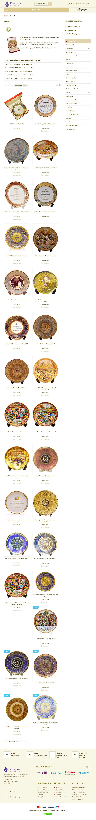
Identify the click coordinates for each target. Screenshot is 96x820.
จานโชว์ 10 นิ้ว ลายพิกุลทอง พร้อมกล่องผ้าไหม (16, 213)
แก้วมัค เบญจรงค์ (71, 52)
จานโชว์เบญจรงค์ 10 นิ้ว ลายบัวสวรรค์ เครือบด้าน (45, 596)
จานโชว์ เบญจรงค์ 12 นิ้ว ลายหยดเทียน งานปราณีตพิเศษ (45, 521)
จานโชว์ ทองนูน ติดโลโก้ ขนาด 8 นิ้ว (45, 124)
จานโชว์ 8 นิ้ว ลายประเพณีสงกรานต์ (45, 432)
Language (70, 4)
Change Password (60, 797)
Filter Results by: (8, 85)
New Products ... (71, 122)
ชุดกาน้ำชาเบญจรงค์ (71, 71)
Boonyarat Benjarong (82, 756)
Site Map (40, 794)
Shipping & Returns (43, 790)
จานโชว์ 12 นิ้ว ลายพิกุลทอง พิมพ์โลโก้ (17, 344)
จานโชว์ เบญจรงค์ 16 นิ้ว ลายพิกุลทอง (45, 559)
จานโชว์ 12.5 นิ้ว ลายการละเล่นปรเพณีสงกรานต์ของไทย (45, 389)
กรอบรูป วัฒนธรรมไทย (72, 114)
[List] (60, 85)
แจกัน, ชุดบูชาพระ (70, 81)
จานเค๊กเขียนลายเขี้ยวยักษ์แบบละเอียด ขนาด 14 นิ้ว (16, 169)
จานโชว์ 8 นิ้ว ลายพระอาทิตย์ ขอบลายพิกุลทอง (17, 477)
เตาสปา (68, 67)
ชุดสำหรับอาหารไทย (71, 85)
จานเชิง (68, 92)
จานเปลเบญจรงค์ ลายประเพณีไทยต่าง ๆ (45, 168)
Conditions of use (43, 792)
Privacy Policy (42, 797)
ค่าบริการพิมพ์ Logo (71, 103)
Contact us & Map (43, 787)
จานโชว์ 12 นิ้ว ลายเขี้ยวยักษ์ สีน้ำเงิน (45, 344)
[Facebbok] (6, 797)
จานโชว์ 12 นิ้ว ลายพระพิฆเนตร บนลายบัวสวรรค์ (45, 301)
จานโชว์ (68, 60)
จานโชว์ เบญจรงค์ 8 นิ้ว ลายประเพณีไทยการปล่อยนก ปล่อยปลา (16, 604)
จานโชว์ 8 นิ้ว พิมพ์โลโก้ (17, 124)
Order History (59, 790)
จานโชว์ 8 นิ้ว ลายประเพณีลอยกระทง (16, 432)
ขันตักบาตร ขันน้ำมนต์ (72, 89)
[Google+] (20, 797)
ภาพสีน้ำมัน (69, 107)
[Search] (50, 4)
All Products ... (70, 129)
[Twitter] (10, 797)
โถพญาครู (68, 74)
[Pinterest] (15, 797)
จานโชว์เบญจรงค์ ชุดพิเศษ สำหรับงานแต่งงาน (17, 728)
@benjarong (15, 756)
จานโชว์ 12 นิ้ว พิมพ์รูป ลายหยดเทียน (16, 300)
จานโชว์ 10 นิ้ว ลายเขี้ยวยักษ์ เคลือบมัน (17, 256)
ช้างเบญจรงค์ (70, 45)
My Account (58, 787)
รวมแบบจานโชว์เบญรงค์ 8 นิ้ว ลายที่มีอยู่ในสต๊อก (45, 724)
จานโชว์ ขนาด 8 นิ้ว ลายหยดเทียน (45, 476)
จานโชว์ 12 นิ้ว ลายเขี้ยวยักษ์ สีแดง (17, 388)
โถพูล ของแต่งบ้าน (71, 78)
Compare (58, 794)
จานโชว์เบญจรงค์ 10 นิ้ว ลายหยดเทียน (17, 679)
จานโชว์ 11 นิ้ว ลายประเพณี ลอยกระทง (45, 256)
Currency (79, 4)
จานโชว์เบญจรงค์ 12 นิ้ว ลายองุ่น (45, 683)
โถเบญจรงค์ (69, 49)
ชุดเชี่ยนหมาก (69, 96)
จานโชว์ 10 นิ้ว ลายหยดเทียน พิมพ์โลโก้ (45, 212)
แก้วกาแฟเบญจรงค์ (71, 56)
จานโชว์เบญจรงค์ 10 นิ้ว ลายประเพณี (45, 639)
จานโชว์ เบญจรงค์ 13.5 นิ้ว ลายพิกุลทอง (16, 558)
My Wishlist (58, 792)
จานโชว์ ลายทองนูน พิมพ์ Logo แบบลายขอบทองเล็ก (17, 521)
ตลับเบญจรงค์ (70, 63)
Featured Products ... (72, 125)
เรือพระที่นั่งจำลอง (71, 111)
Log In (87, 4)
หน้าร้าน (7, 16)
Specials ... (69, 118)
